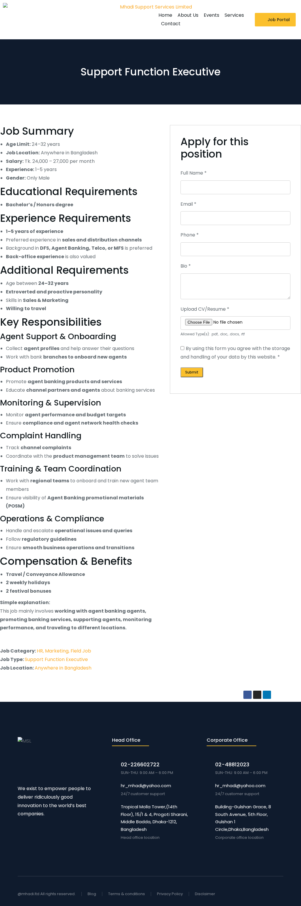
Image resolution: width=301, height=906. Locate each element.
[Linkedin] (267, 695)
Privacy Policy (170, 894)
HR (40, 651)
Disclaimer (205, 894)
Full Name (193, 173)
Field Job (81, 651)
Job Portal (278, 20)
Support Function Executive (56, 659)
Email (188, 204)
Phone (189, 234)
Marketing (56, 651)
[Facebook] (247, 695)
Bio (185, 266)
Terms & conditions (126, 894)
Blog (92, 894)
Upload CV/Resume (204, 309)
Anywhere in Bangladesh (63, 668)
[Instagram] (257, 695)
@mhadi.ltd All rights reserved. (47, 894)
